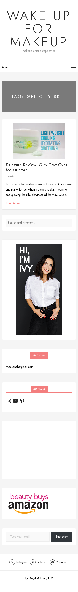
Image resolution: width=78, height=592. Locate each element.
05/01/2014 (13, 176)
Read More (13, 203)
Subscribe (62, 537)
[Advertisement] (39, 450)
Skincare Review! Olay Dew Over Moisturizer (36, 167)
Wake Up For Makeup (39, 28)
